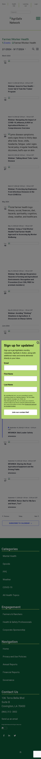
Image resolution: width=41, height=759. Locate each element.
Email (6, 363)
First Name (8, 374)
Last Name (8, 385)
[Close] (37, 342)
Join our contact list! (20, 412)
